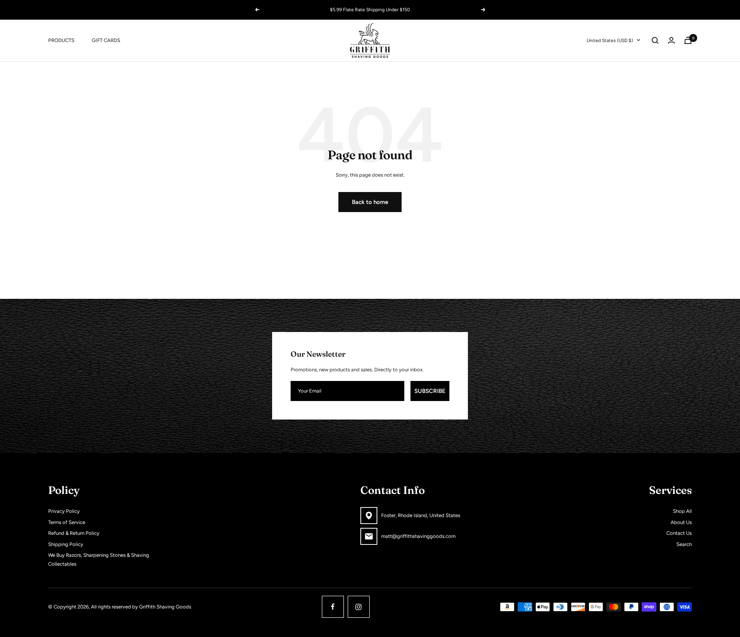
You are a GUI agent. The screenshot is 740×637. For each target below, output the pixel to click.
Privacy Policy (64, 511)
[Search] (655, 40)
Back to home (370, 202)
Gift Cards (106, 40)
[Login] (671, 40)
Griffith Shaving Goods (165, 607)
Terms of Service (66, 522)
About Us (681, 522)
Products (61, 40)
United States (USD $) (610, 40)
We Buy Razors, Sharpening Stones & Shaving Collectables (98, 559)
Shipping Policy (65, 544)
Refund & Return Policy (73, 533)
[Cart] (688, 40)
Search (684, 544)
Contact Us (679, 533)
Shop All (682, 511)
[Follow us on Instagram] (358, 606)
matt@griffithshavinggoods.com (418, 536)
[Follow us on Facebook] (332, 606)
